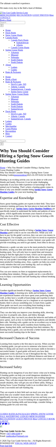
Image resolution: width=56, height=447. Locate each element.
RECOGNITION (24, 15)
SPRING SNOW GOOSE (41, 414)
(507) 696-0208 (13, 433)
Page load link (6, 446)
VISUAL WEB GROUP (25, 443)
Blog (51, 15)
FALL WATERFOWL (9, 416)
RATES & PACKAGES (19, 414)
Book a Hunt (5, 20)
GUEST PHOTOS (40, 15)
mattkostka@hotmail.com (17, 436)
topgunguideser (20, 175)
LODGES (24, 416)
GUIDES (4, 414)
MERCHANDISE (8, 15)
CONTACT (5, 17)
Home (2, 167)
